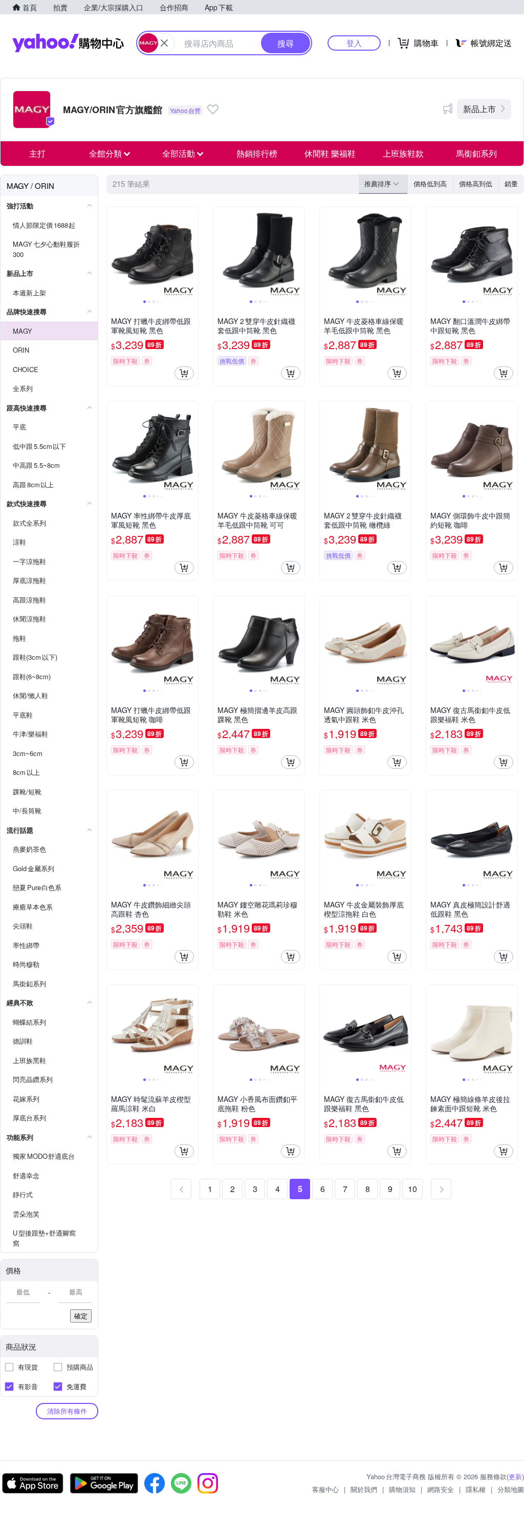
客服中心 (325, 1489)
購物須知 (402, 1489)
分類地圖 (510, 1489)
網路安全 (440, 1489)
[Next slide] (191, 252)
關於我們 (364, 1489)
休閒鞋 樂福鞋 (330, 153)
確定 (81, 1316)
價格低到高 (430, 183)
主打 (37, 153)
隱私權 (476, 1489)
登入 (354, 42)
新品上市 (479, 109)
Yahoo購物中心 (68, 43)
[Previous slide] (113, 252)
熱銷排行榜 (256, 153)
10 (412, 1189)
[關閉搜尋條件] (164, 43)
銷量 (511, 183)
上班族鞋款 (403, 153)
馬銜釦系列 (476, 153)
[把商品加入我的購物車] (184, 373)
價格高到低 (475, 183)
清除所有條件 (67, 1411)
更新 (515, 1476)
